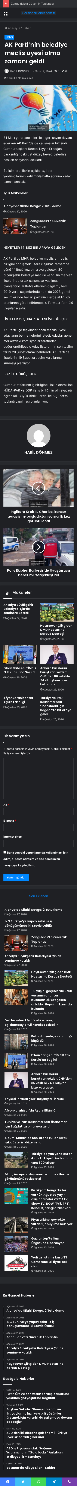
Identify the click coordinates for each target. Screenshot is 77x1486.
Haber (26, 28)
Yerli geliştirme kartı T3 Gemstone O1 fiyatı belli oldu (49, 1261)
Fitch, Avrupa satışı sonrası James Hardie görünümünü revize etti (36, 1176)
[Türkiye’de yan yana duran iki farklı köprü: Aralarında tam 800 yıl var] (16, 1160)
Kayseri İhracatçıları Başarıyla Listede (34, 1099)
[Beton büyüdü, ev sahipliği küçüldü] (16, 1042)
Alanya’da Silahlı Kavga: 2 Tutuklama (32, 206)
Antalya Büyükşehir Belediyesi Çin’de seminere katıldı (18, 609)
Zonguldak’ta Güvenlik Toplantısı (32, 3)
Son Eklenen (38, 896)
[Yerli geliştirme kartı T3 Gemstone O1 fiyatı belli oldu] (16, 1263)
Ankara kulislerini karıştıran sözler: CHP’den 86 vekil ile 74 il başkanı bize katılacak (55, 676)
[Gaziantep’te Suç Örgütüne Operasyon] (16, 1244)
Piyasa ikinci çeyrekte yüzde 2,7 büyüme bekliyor (52, 1221)
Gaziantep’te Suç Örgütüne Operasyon (48, 1240)
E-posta (9, 820)
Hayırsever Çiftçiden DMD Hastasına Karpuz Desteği (56, 629)
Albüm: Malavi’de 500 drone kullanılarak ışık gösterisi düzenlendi (35, 1140)
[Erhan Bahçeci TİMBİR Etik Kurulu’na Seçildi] (20, 654)
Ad (6, 804)
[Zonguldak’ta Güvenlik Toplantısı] (15, 226)
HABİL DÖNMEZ (20, 71)
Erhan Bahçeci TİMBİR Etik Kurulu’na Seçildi (19, 670)
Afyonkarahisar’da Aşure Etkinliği (18, 700)
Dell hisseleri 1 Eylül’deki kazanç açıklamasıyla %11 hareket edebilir (31, 1022)
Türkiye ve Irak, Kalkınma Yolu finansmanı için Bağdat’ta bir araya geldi (55, 706)
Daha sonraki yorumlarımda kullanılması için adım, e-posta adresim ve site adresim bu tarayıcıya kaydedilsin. (35, 859)
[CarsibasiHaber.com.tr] (38, 13)
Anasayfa (13, 28)
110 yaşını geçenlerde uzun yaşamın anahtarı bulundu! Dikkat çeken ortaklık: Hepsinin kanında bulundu (51, 1000)
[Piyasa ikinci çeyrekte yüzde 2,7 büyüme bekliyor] (16, 1225)
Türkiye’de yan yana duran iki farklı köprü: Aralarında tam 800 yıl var (52, 1158)
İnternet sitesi (12, 836)
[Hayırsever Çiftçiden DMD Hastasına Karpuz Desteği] (57, 612)
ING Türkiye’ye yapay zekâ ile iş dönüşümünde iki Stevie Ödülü (28, 923)
